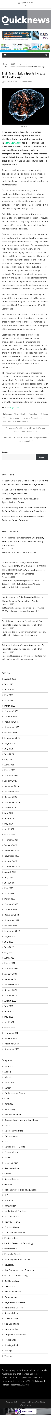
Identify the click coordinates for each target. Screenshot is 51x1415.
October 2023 (10, 861)
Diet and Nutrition (12, 1114)
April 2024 (9, 829)
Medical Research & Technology (18, 1243)
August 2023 (10, 872)
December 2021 (11, 979)
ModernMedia (27, 82)
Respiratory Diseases (13, 1307)
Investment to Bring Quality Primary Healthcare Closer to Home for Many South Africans (23, 541)
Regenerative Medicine (14, 1302)
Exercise (8, 1157)
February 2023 (11, 904)
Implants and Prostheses (15, 1211)
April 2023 (9, 893)
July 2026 (8, 684)
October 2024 (10, 797)
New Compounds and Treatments (20, 1270)
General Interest (11, 1179)
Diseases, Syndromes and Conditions (21, 1120)
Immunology (10, 1205)
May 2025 (8, 759)
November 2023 (11, 856)
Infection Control (12, 1216)
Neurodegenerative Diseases (17, 1259)
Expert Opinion (11, 1163)
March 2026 (9, 705)
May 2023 (8, 888)
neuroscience (22, 421)
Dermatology (10, 1109)
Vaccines (8, 1356)
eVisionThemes (25, 1405)
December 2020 (11, 1043)
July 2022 (8, 941)
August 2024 (10, 807)
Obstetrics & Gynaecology (16, 1275)
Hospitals (8, 1200)
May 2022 (8, 952)
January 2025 (10, 780)
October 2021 (10, 990)
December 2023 (11, 850)
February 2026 (11, 711)
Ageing (7, 1071)
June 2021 (9, 1011)
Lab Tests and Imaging (15, 1232)
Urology (8, 1350)
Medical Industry (12, 1238)
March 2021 (9, 1027)
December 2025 (11, 721)
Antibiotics (9, 1082)
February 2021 (11, 1033)
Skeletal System (11, 1318)
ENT (6, 1141)
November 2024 (11, 791)
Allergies (8, 1077)
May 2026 (8, 695)
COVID (7, 1098)
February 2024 (11, 839)
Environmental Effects (14, 1146)
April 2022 (9, 957)
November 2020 (11, 1049)
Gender (7, 1173)
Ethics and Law (11, 1152)
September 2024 (12, 802)
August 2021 (10, 1000)
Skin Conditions (11, 1323)
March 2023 (9, 899)
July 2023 (8, 877)
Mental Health (20, 414)
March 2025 (9, 770)
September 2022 (12, 931)
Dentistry (8, 1103)
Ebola (7, 1125)
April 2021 (9, 1022)
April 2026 (9, 700)
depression (25, 418)
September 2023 (12, 866)
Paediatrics (9, 1286)
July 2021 (8, 1006)
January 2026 (10, 716)
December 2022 (11, 915)
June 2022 (9, 947)
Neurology (33, 414)
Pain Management (12, 1291)
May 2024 (8, 823)
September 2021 (12, 995)
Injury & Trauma (12, 1222)
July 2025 (8, 748)
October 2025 (10, 732)
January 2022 (10, 974)
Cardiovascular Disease (14, 1093)
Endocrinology (11, 1136)
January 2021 (10, 1038)
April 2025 (9, 764)
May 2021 (8, 1016)
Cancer (7, 1087)
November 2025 (11, 727)
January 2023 (10, 909)
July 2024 (8, 813)
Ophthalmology (11, 1281)
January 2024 (10, 845)
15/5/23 (7, 418)
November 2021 (11, 984)
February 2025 (11, 775)
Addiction (8, 1066)
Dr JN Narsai (7, 621)
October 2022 (10, 925)
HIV (6, 1195)
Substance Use (11, 1329)
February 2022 (11, 968)
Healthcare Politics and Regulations (20, 1189)
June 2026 (9, 689)
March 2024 (9, 834)
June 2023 (9, 882)
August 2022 (10, 936)
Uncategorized (11, 1345)
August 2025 (10, 743)
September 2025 (12, 738)
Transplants (10, 1339)
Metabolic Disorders (13, 1254)
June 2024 (9, 818)
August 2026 (10, 679)
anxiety (16, 418)
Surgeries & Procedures (15, 1334)
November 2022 (11, 920)
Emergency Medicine (13, 1130)
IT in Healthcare (11, 1227)
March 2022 (9, 963)
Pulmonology (10, 1297)
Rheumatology (11, 1313)
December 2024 (11, 786)
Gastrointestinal (11, 1168)
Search (5, 452)
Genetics (8, 1184)
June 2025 (9, 754)
